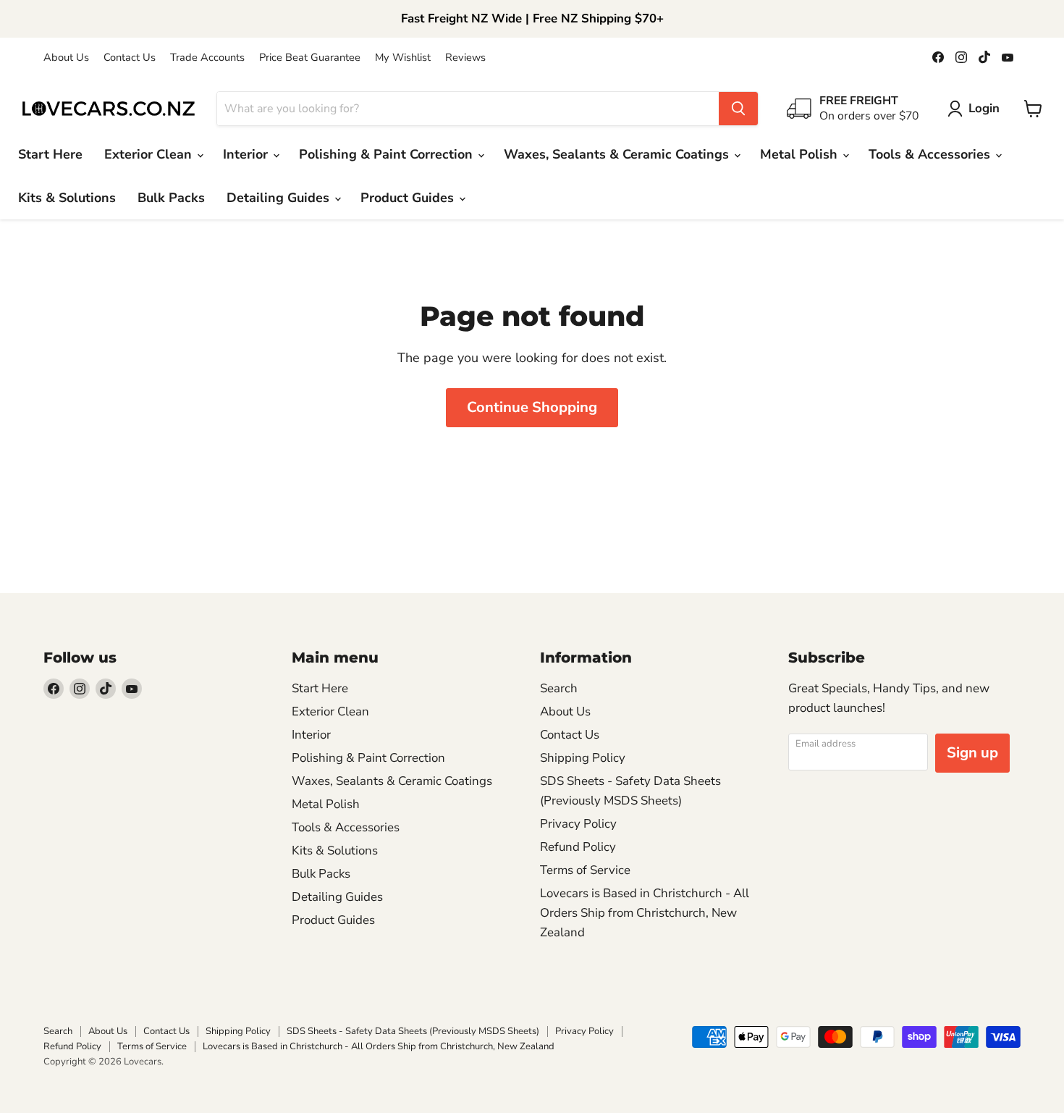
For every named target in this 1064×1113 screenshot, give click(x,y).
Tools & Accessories (931, 154)
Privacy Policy (578, 823)
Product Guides (408, 197)
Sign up (972, 753)
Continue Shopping (532, 407)
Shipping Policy (582, 757)
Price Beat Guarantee (309, 57)
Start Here (50, 154)
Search (559, 688)
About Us (66, 57)
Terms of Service (585, 870)
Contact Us (130, 57)
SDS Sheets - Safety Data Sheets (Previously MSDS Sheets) (413, 1031)
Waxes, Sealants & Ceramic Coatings (618, 154)
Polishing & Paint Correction (387, 154)
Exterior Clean (149, 154)
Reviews (465, 57)
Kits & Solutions (67, 197)
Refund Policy (578, 847)
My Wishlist (403, 57)
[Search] (738, 108)
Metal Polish (800, 154)
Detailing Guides (280, 197)
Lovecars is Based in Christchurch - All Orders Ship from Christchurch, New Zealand (644, 913)
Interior (247, 154)
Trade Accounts (207, 57)
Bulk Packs (171, 197)
